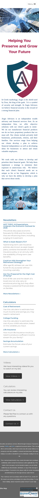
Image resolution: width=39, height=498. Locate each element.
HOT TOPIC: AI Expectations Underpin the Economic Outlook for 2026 (19, 226)
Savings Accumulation (13, 341)
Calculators (9, 302)
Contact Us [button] (11, 424)
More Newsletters (11, 294)
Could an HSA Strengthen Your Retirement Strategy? (17, 261)
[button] (32, 4)
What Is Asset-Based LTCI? (15, 242)
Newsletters (9, 220)
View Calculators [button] (14, 400)
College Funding (10, 318)
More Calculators (11, 352)
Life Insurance (9, 330)
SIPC (13, 446)
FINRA (7, 446)
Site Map (3, 488)
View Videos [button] (11, 376)
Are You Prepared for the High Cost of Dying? (19, 275)
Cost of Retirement (11, 307)
